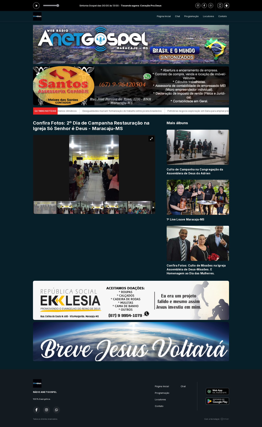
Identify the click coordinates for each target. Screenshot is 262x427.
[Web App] (220, 5)
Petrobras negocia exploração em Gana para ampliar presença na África (172, 111)
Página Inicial (164, 16)
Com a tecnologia (211, 419)
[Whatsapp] (210, 5)
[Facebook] (204, 5)
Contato (222, 16)
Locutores (208, 16)
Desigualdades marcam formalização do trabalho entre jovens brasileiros (88, 111)
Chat (177, 16)
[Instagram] (197, 5)
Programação (191, 16)
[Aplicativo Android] (226, 5)
